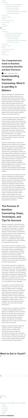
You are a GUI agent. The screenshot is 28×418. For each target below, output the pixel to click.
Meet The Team (7, 17)
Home (4, 1)
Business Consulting (13, 10)
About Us (5, 15)
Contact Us (6, 26)
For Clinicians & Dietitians (11, 8)
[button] (14, 28)
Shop (4, 19)
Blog (4, 24)
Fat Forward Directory (14, 13)
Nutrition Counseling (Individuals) (14, 4)
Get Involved (6, 22)
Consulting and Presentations (13, 6)
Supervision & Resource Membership (17, 11)
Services (5, 2)
